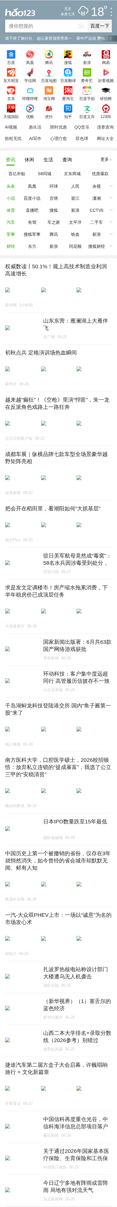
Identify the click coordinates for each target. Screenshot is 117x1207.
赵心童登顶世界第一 (54, 38)
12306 (105, 116)
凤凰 (30, 62)
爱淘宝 (68, 98)
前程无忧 (13, 138)
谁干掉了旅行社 (18, 38)
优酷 (30, 116)
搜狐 (68, 62)
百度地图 (49, 80)
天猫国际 (11, 116)
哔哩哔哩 (30, 98)
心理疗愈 (58, 138)
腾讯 (49, 62)
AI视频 (11, 127)
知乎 (68, 116)
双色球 (82, 138)
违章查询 (105, 127)
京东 (11, 98)
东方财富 (11, 80)
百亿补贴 (16, 173)
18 (97, 12)
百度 (11, 62)
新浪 (87, 62)
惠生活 (35, 127)
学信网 (30, 80)
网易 (106, 62)
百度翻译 (68, 80)
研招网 (106, 98)
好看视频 (106, 80)
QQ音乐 (81, 127)
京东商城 (72, 173)
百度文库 (87, 116)
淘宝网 (49, 98)
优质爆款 (100, 173)
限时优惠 (58, 127)
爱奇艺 (87, 80)
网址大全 (105, 138)
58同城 (44, 173)
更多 (104, 159)
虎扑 (49, 116)
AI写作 (35, 138)
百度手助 (87, 98)
